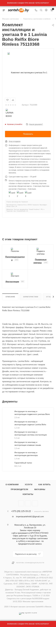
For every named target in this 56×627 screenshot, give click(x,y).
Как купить (44, 485)
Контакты (28, 494)
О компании (12, 485)
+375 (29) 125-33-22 (21, 511)
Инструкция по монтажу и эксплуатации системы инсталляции (30, 433)
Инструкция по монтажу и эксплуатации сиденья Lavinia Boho (30, 423)
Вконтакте (21, 503)
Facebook (28, 503)
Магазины (39, 489)
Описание (10, 297)
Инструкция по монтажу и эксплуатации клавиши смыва (27, 443)
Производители (19, 489)
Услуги (28, 485)
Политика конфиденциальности (30, 562)
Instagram (35, 503)
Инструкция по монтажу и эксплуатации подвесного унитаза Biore (32, 412)
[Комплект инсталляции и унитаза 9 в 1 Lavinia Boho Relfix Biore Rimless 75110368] (28, 72)
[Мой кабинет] (46, 10)
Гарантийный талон (23, 463)
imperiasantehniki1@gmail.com (30, 516)
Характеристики (30, 297)
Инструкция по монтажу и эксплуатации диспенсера (26, 453)
